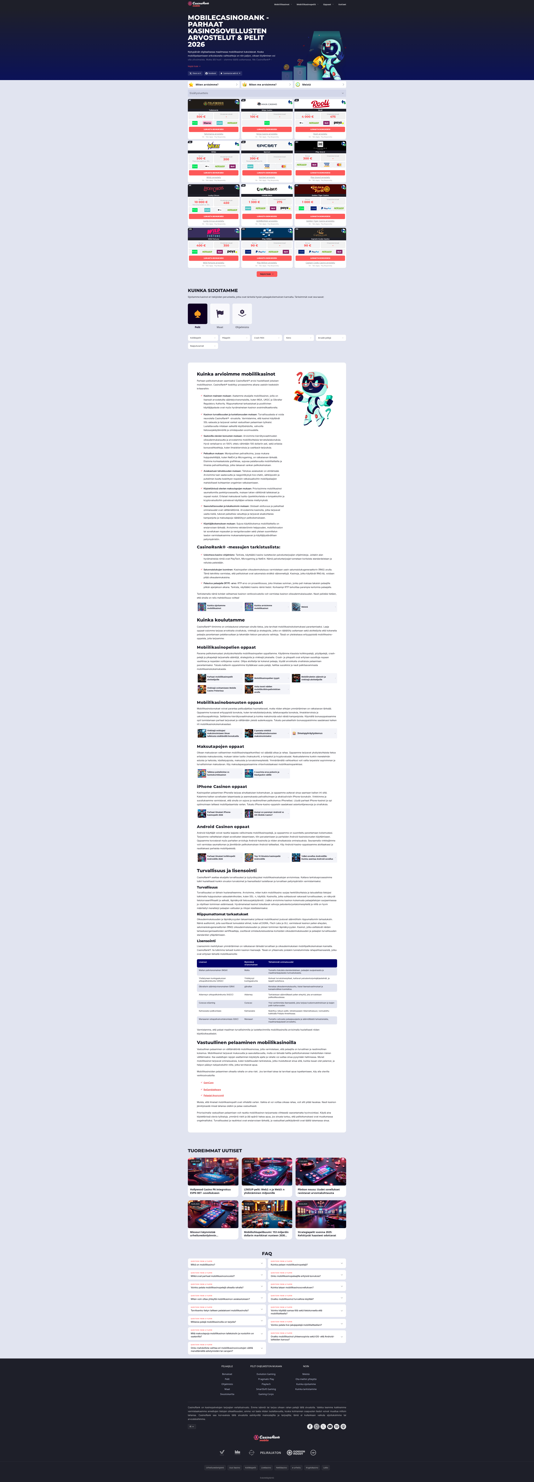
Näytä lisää (265, 274)
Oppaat (327, 4)
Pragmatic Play (266, 1379)
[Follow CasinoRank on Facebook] (310, 1426)
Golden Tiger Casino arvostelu (320, 221)
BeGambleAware (212, 1089)
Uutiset (342, 4)
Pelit (227, 1379)
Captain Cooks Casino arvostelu (320, 262)
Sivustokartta (227, 1394)
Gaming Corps (266, 1394)
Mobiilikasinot (281, 4)
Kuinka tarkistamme (306, 1389)
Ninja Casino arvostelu (266, 134)
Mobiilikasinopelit (306, 4)
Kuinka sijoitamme (306, 1384)
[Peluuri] (251, 1452)
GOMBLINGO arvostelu (267, 221)
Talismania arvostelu (213, 134)
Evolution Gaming (266, 1374)
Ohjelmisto (227, 1384)
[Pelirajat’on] (270, 1452)
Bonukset (227, 1374)
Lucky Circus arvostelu (213, 221)
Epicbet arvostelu (267, 177)
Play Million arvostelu (267, 262)
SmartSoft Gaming (266, 1389)
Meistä (306, 1374)
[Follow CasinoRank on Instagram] (316, 1426)
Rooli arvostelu (320, 134)
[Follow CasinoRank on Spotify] (336, 1426)
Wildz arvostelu (214, 177)
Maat (227, 1389)
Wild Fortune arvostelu (213, 262)
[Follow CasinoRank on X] (323, 1426)
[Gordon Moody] (296, 1452)
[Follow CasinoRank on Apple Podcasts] (343, 1426)
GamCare (208, 1082)
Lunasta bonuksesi (214, 129)
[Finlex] (237, 1452)
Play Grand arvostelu (320, 177)
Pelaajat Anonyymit (214, 1095)
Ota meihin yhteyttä (306, 1379)
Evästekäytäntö (267, 1477)
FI (190, 1426)
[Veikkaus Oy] (222, 1452)
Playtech (266, 1384)
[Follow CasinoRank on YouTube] (330, 1426)
